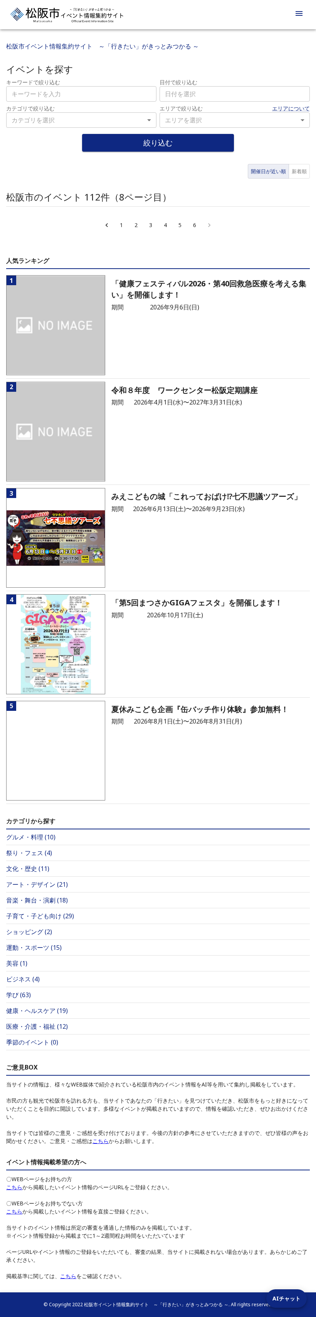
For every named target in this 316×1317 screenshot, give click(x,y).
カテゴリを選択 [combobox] (33, 120)
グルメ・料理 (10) (30, 837)
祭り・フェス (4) (29, 853)
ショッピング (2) (29, 932)
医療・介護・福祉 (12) (37, 1026)
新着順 (299, 171)
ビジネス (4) (23, 979)
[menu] (299, 14)
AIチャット (286, 1298)
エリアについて (291, 108)
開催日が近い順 (268, 171)
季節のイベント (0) (32, 1042)
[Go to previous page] (107, 225)
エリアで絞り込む (181, 108)
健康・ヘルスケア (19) (37, 1010)
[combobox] (235, 94)
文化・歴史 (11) (27, 868)
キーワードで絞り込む (33, 82)
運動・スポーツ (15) (34, 947)
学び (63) (18, 995)
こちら (100, 1141)
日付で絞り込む (178, 82)
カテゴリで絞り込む (30, 108)
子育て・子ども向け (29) (40, 916)
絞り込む (158, 142)
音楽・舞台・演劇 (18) (37, 900)
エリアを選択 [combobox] (183, 120)
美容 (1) (16, 963)
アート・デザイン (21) (37, 884)
